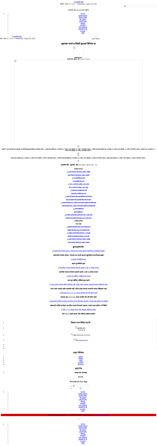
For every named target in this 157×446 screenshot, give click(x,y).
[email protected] (83, 340)
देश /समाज (83, 19)
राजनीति (80, 362)
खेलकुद (83, 23)
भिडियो (80, 358)
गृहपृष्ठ (81, 357)
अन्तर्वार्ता (82, 25)
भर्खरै (82, 33)
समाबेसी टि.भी (82, 29)
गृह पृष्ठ (83, 14)
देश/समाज (81, 364)
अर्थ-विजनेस (83, 21)
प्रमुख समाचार (82, 16)
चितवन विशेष (83, 17)
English (82, 31)
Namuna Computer (101, 415)
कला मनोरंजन (83, 27)
